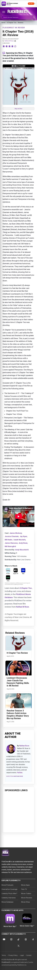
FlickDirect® (6, 962)
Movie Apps (25, 885)
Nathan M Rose (9, 41)
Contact (28, 955)
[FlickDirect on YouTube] (4, 939)
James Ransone (11, 543)
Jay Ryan (23, 536)
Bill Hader (8, 540)
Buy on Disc (18, 108)
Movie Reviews (26, 898)
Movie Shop (25, 902)
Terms (4, 955)
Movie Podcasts (7, 885)
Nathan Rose (24, 746)
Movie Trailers (26, 893)
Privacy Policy (13, 955)
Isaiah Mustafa (19, 540)
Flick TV (24, 889)
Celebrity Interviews (9, 898)
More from (14, 776)
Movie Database (7, 902)
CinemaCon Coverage (9, 889)
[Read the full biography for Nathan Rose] (10, 749)
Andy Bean (23, 543)
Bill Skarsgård (10, 546)
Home (3, 22)
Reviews (20, 22)
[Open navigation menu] (3, 12)
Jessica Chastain (12, 536)
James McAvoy (15, 533)
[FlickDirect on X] (18, 946)
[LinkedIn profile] (15, 41)
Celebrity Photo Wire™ (9, 893)
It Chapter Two (11, 22)
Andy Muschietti (22, 550)
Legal (22, 955)
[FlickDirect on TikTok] (18, 939)
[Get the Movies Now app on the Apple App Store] (18, 3)
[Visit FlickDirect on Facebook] (33, 939)
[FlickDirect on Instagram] (11, 939)
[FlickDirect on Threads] (26, 939)
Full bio (19, 773)
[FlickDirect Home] (18, 11)
